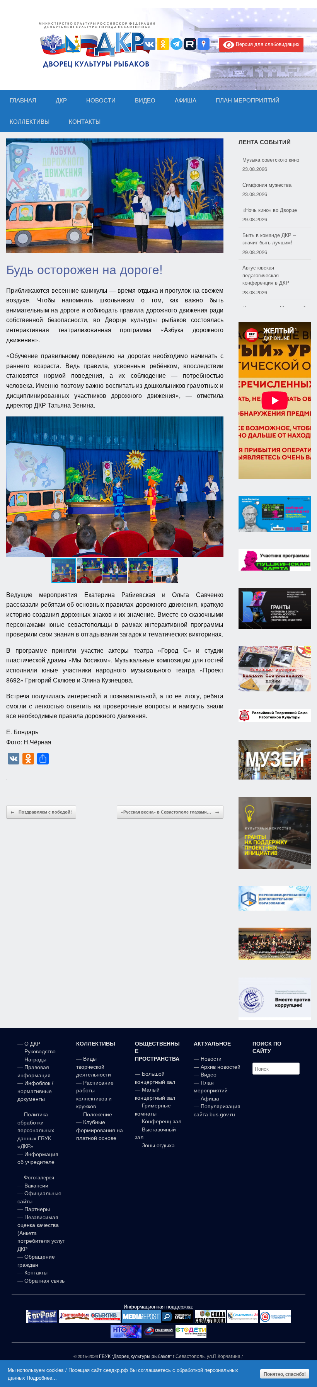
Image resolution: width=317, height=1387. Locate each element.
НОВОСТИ (101, 100)
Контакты (35, 1272)
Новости (211, 1059)
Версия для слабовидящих (267, 44)
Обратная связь (44, 1281)
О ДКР (32, 1044)
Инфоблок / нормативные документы (35, 1091)
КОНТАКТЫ (85, 121)
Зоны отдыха (158, 1145)
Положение (97, 1114)
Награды (35, 1059)
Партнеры (37, 1209)
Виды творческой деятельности (93, 1067)
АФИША (185, 100)
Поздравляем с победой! (41, 812)
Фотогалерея (39, 1178)
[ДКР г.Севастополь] (95, 44)
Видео (208, 1074)
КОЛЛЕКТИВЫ (29, 121)
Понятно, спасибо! (285, 1373)
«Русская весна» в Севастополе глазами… (170, 812)
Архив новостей (220, 1067)
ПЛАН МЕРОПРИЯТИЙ (248, 100)
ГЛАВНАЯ (23, 100)
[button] (216, 487)
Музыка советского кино (270, 159)
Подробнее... (42, 1377)
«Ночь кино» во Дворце (269, 209)
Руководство (40, 1051)
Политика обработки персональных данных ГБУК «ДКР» (35, 1130)
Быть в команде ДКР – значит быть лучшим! (269, 238)
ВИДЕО (145, 100)
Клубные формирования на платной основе (99, 1130)
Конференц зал (161, 1121)
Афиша (210, 1098)
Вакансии (36, 1185)
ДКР (61, 100)
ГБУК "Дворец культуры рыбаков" (135, 1356)
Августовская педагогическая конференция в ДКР (265, 275)
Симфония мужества (266, 184)
